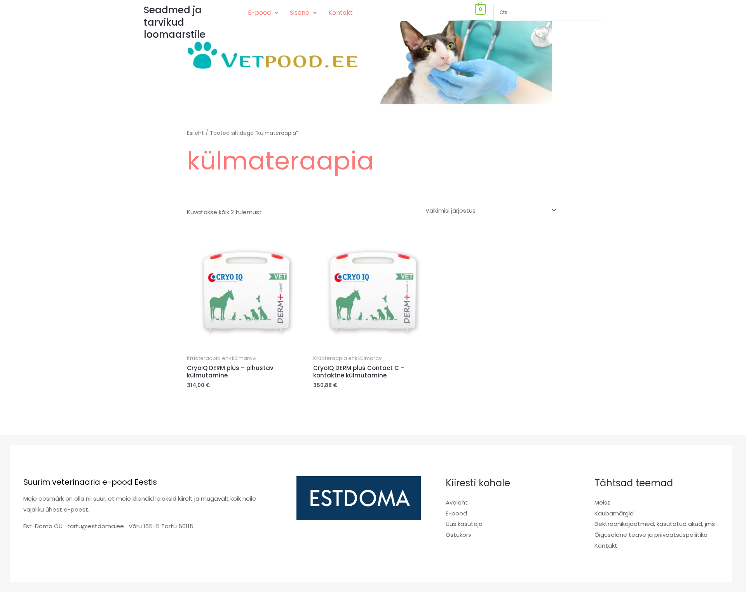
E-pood (259, 12)
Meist (602, 502)
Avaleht (457, 502)
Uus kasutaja (464, 524)
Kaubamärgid (614, 513)
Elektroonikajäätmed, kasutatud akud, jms (654, 524)
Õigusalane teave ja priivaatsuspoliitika (651, 535)
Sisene (299, 12)
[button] (263, 13)
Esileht (195, 133)
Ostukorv (458, 535)
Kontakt (340, 12)
